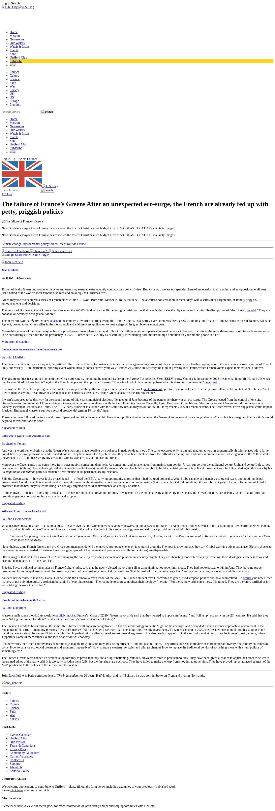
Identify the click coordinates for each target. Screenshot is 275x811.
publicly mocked (66, 615)
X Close (7, 194)
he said (251, 310)
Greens (61, 244)
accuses (248, 578)
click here (16, 790)
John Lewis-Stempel (17, 519)
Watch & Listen (20, 46)
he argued (211, 382)
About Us (16, 767)
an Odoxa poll (153, 389)
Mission (15, 35)
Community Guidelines (24, 752)
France (53, 244)
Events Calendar (20, 734)
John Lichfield (10, 269)
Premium (15, 104)
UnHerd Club (18, 57)
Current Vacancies (21, 756)
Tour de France (76, 244)
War (12, 86)
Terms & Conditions (22, 745)
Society (14, 90)
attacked (55, 320)
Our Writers (17, 43)
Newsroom (17, 39)
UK (12, 93)
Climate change (11, 244)
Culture (14, 75)
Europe (14, 101)
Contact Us (17, 760)
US (12, 97)
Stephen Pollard (14, 443)
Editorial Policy (19, 771)
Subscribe (16, 61)
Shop (13, 54)
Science (15, 79)
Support (15, 763)
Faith (13, 82)
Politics (14, 72)
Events (14, 50)
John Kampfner (14, 607)
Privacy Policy (19, 749)
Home (14, 32)
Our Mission (18, 742)
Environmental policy (35, 244)
